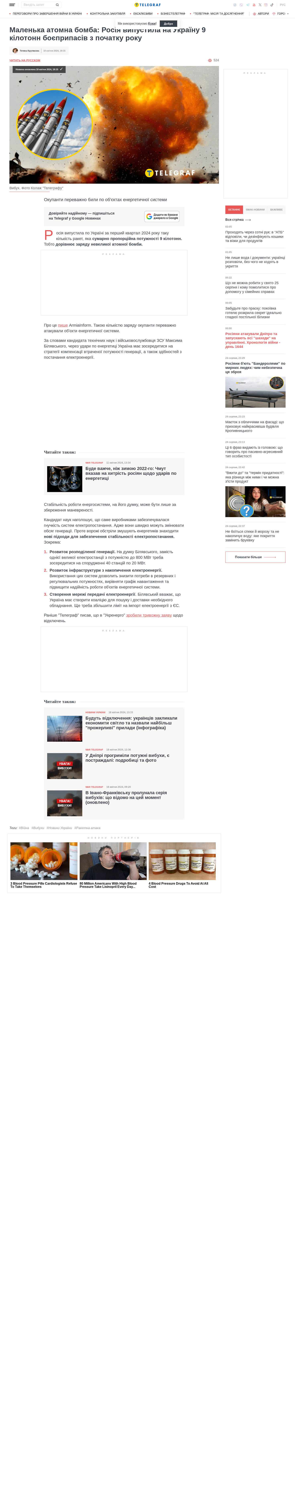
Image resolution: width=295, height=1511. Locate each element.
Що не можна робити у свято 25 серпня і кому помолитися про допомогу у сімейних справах (252, 287)
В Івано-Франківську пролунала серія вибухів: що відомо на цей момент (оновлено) (126, 797)
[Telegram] (248, 5)
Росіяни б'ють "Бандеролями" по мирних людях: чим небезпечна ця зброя (255, 367)
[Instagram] (266, 5)
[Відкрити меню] (12, 4)
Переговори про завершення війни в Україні (47, 13)
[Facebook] (235, 5)
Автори (263, 13)
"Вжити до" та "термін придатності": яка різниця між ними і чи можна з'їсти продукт (254, 477)
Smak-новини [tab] (255, 209)
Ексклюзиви (143, 13)
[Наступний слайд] (288, 14)
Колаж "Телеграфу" (47, 188)
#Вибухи (38, 828)
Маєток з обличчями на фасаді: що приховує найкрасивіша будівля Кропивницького (254, 426)
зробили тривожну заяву (149, 615)
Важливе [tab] (276, 209)
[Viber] (241, 5)
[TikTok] (272, 5)
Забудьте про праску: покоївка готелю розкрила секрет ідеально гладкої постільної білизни (253, 312)
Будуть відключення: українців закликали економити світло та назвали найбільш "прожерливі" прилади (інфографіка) (131, 723)
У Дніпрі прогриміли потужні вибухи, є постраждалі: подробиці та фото (127, 758)
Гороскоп (285, 13)
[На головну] (147, 4)
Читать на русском (24, 60)
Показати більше (248, 557)
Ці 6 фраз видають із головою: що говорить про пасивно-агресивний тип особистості (254, 452)
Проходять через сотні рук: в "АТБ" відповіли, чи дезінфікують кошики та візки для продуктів (254, 236)
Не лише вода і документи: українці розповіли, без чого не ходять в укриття (255, 261)
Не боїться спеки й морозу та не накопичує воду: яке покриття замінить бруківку (252, 536)
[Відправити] (57, 5)
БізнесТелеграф (173, 13)
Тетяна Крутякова (29, 51)
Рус (283, 4)
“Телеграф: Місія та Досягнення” (218, 13)
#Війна (24, 828)
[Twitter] (260, 4)
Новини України (95, 712)
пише (63, 325)
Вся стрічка (234, 219)
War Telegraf (94, 463)
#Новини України (59, 828)
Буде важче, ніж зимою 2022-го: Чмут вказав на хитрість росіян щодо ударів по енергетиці (130, 473)
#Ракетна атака (87, 828)
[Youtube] (254, 5)
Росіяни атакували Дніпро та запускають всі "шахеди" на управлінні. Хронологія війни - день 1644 (252, 340)
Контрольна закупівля (107, 13)
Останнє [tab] (234, 209)
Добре (168, 23)
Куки (152, 23)
